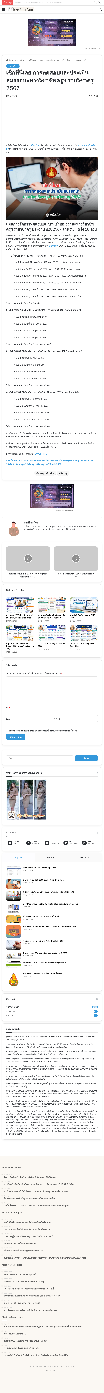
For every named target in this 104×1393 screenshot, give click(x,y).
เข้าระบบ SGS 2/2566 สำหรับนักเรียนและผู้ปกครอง (44, 962)
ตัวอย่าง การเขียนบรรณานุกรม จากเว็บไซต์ (41, 916)
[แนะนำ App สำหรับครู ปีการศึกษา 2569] (84, 633)
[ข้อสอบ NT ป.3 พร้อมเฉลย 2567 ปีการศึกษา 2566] (13, 945)
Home (10, 60)
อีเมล (9, 719)
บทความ (11, 1011)
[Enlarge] (94, 161)
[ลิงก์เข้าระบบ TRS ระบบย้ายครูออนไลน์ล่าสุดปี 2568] (13, 955)
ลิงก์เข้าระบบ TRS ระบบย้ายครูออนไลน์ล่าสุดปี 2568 (45, 953)
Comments (84, 857)
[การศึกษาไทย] (21, 9)
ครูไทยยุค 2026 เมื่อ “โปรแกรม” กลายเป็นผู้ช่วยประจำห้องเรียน (19, 616)
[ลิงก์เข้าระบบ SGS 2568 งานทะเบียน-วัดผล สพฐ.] (13, 884)
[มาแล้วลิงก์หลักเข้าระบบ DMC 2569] (84, 605)
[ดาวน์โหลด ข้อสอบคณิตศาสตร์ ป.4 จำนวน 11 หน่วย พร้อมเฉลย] (13, 931)
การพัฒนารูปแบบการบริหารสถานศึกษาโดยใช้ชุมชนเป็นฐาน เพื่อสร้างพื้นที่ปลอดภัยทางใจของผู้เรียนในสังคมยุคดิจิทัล (51, 1083)
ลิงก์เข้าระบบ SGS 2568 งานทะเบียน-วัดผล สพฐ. (43, 880)
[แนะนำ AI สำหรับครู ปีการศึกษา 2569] (52, 633)
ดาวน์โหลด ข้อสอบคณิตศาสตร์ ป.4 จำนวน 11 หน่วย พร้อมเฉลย (49, 926)
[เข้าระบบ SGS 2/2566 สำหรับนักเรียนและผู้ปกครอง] (13, 965)
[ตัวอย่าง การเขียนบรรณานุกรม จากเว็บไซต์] (13, 919)
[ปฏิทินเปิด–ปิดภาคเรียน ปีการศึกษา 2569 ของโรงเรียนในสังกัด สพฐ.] (20, 633)
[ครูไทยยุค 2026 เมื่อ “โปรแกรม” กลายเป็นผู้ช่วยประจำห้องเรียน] (20, 605)
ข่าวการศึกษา (20, 60)
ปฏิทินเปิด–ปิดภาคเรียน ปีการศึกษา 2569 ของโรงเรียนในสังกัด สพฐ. (20, 646)
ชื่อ (8, 708)
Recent (50, 857)
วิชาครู (64, 473)
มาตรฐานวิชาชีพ (46, 473)
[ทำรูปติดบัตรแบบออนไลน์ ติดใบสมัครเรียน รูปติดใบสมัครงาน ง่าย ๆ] (13, 908)
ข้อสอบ (11, 1015)
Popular (18, 857)
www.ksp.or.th (42, 454)
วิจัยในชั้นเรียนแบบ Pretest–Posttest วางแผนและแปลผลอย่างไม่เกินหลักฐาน (45, 3)
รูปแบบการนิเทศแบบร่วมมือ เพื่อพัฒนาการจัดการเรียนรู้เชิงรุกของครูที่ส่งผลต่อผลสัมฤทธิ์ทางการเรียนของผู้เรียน (48, 1037)
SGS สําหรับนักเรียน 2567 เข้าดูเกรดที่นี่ (39, 867)
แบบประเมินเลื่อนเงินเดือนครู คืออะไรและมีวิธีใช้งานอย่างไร (51, 616)
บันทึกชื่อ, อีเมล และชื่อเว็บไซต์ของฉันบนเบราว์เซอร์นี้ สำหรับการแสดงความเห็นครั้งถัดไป (43, 731)
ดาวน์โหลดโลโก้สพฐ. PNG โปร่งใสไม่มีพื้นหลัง (42, 973)
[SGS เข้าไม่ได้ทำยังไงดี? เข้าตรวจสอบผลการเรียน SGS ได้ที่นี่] (13, 896)
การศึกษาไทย (34, 145)
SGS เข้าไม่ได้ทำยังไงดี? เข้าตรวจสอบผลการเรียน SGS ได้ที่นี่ (48, 892)
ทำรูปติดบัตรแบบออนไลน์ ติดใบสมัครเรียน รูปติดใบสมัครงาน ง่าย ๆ (51, 904)
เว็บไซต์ (57, 719)
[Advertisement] (52, 123)
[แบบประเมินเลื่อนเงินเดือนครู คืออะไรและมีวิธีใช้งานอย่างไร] (52, 605)
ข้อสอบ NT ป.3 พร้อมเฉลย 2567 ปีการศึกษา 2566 (43, 941)
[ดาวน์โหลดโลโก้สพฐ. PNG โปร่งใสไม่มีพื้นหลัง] (13, 979)
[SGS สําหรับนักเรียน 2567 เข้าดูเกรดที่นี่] (13, 871)
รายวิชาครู (53, 245)
